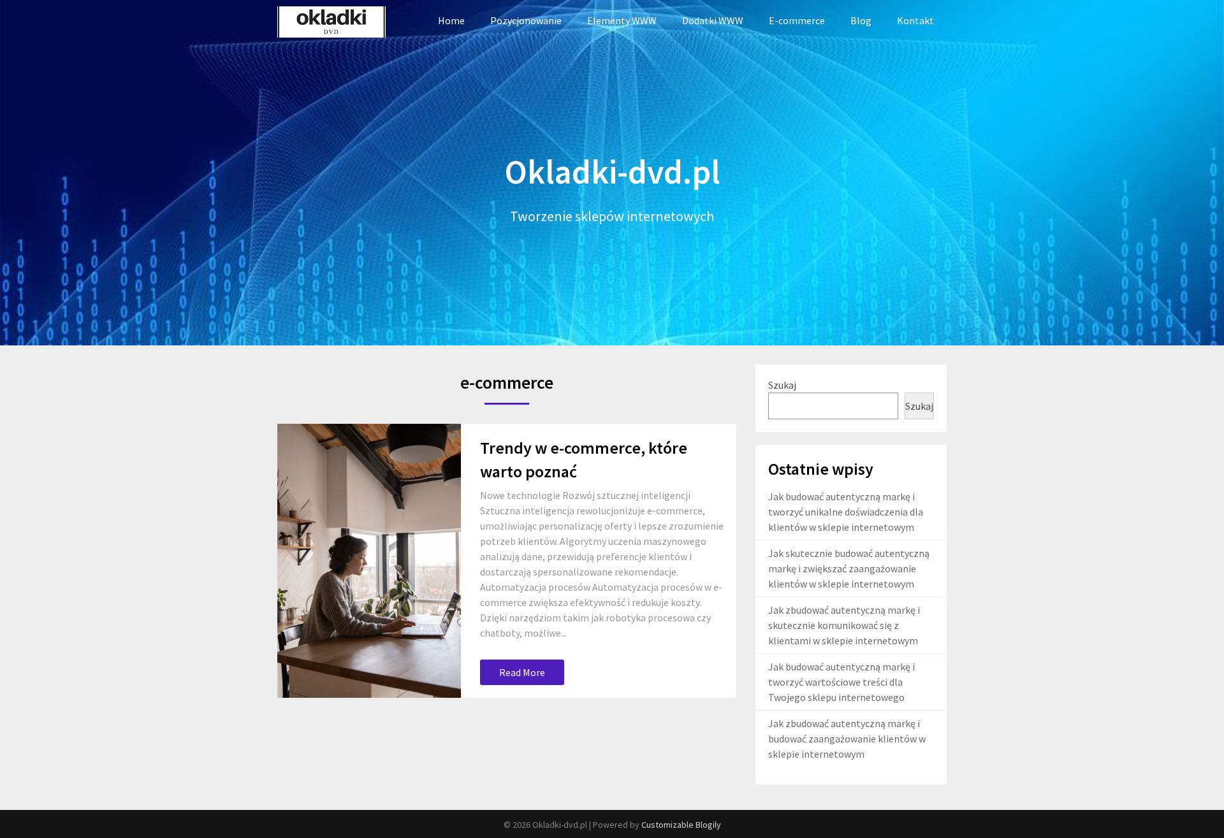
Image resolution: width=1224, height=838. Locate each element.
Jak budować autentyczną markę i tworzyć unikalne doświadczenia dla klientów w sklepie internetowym (845, 511)
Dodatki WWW (712, 20)
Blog (860, 20)
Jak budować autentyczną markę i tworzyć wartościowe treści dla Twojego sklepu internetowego (841, 682)
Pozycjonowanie (526, 20)
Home (451, 20)
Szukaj (782, 385)
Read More (522, 672)
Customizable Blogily (681, 824)
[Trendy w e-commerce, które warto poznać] (369, 561)
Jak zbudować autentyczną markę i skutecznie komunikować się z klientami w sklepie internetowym (844, 625)
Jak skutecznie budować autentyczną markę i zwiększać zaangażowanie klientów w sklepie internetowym (848, 568)
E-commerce (797, 20)
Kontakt (915, 20)
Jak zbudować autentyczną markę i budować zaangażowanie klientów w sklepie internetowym (847, 738)
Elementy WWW (622, 20)
